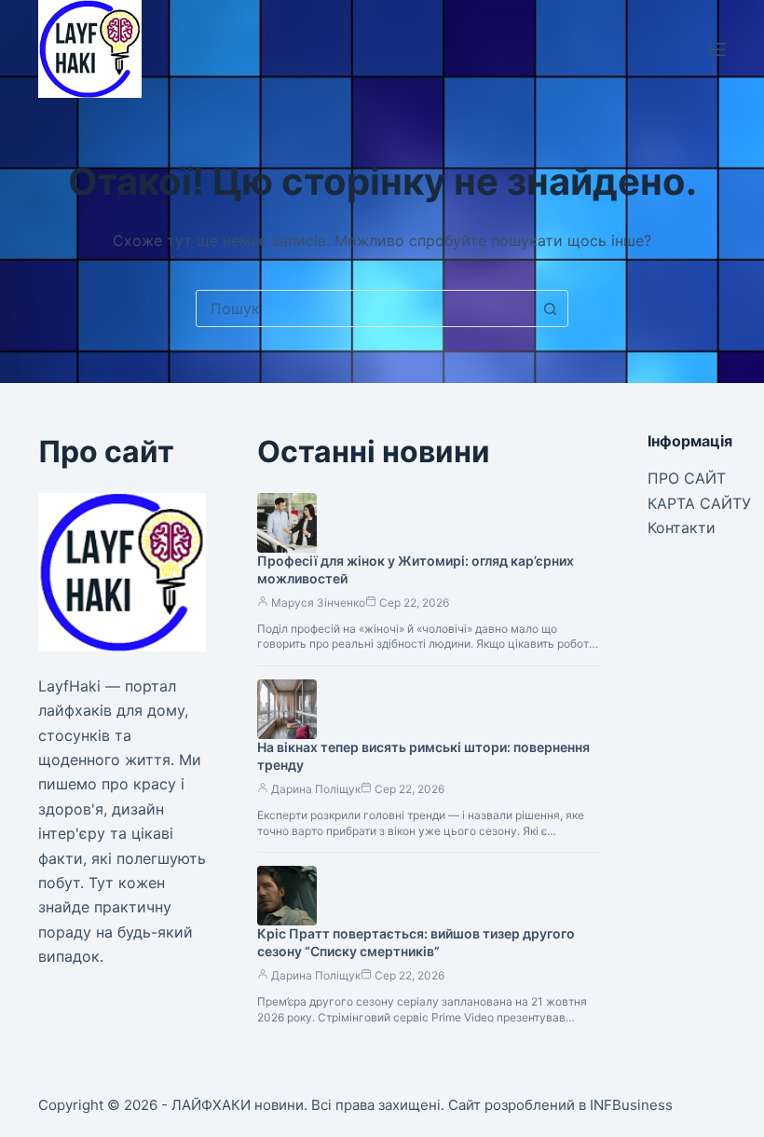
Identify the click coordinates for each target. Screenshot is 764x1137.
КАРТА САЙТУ (699, 503)
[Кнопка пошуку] (549, 308)
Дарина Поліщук (316, 789)
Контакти (682, 527)
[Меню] (717, 49)
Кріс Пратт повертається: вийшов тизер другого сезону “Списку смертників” (416, 942)
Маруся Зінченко (318, 603)
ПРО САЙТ (687, 478)
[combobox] (364, 308)
